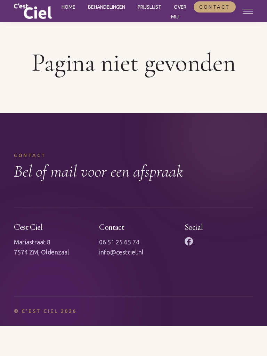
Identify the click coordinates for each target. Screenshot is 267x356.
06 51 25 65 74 (119, 241)
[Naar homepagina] (33, 11)
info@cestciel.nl (121, 252)
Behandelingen (106, 7)
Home (68, 7)
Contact (214, 7)
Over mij (178, 11)
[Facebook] (189, 241)
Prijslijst (149, 7)
